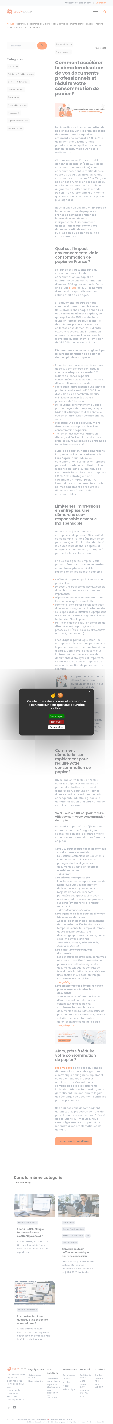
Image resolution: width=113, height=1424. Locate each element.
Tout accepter (56, 716)
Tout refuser (56, 722)
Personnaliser (56, 727)
